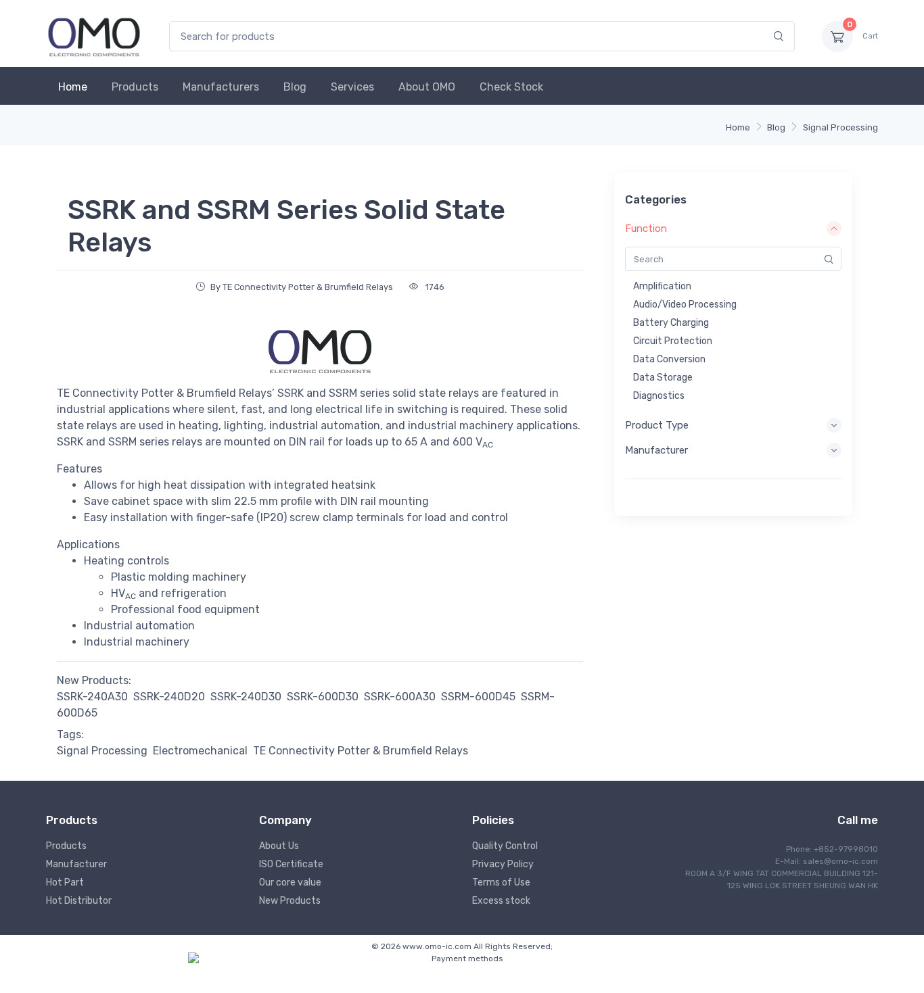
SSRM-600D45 (478, 696)
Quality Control (505, 846)
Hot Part (65, 882)
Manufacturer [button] (656, 450)
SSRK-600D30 (323, 696)
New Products (290, 900)
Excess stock (501, 900)
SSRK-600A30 (400, 696)
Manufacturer (76, 864)
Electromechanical (200, 750)
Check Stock (511, 86)
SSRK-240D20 (169, 696)
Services (352, 86)
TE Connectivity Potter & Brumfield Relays (360, 750)
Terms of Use (501, 882)
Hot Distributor (79, 900)
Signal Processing (840, 127)
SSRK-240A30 (92, 696)
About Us (279, 846)
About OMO (426, 86)
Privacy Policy (503, 864)
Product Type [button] (657, 425)
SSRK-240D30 (245, 696)
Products (135, 86)
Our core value (290, 882)
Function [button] (646, 228)
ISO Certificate (291, 864)
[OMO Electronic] (94, 36)
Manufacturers (221, 86)
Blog (294, 86)
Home (72, 86)
